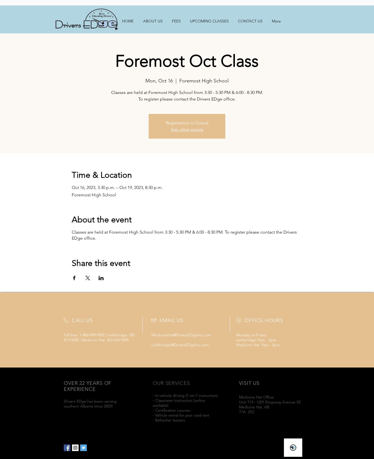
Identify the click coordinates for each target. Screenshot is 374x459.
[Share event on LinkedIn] (101, 278)
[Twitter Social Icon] (83, 447)
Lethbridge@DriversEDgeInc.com (180, 344)
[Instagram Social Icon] (75, 447)
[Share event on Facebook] (74, 278)
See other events (187, 129)
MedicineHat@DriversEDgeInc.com (181, 334)
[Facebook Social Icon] (67, 447)
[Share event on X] (87, 278)
